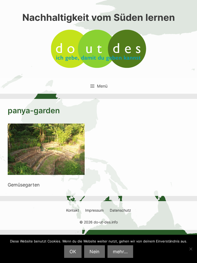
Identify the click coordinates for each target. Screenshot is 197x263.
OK (73, 251)
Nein (95, 251)
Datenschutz (120, 210)
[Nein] (190, 248)
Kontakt (72, 210)
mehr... (120, 251)
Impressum (94, 210)
